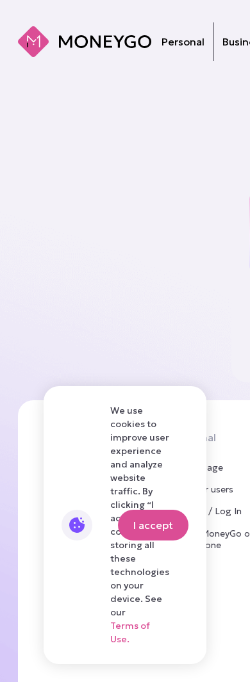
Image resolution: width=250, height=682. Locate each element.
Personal (183, 41)
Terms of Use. (130, 632)
